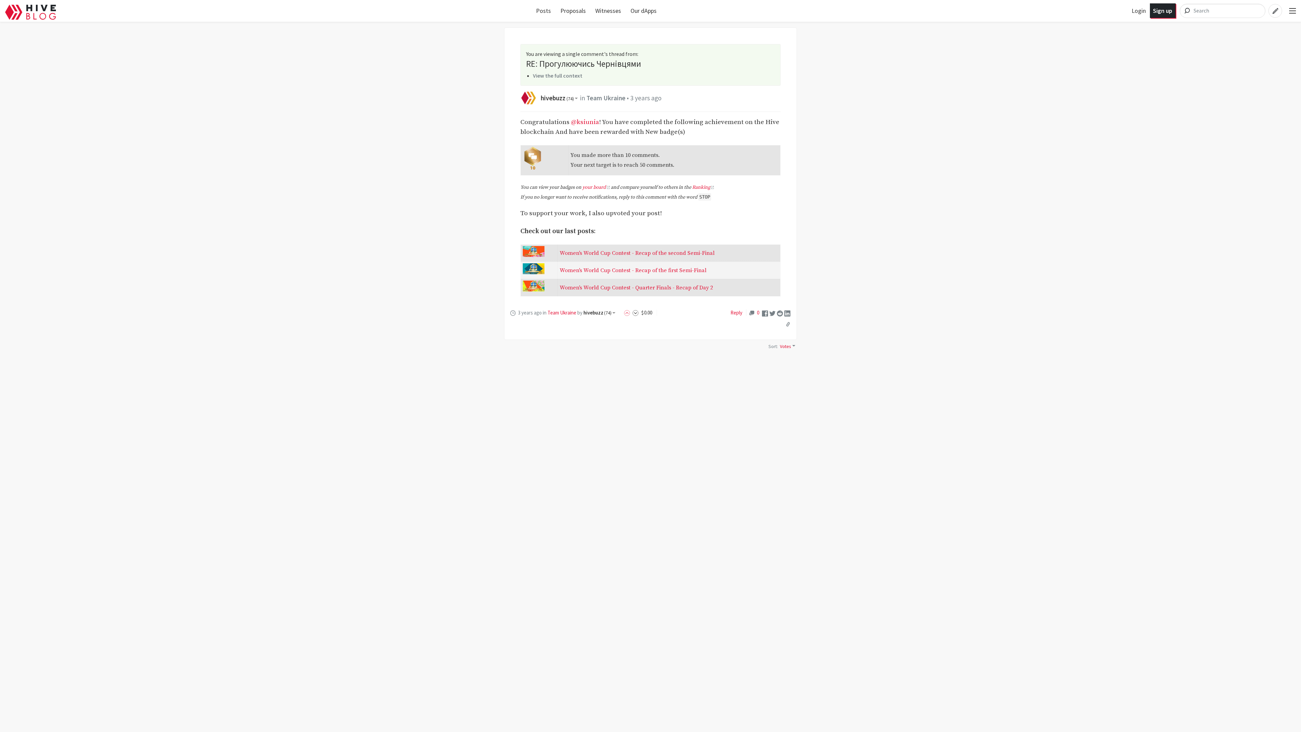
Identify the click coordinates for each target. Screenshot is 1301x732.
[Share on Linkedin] (787, 312)
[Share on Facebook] (765, 312)
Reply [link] (736, 312)
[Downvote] (636, 312)
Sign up (1162, 11)
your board (594, 187)
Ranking (701, 187)
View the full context (557, 75)
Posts (543, 11)
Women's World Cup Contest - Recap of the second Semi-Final (637, 253)
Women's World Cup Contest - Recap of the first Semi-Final (633, 270)
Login (1139, 11)
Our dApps (644, 11)
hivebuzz (557, 98)
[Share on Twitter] (772, 312)
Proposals (573, 11)
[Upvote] (628, 312)
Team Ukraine (605, 98)
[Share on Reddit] (780, 312)
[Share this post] (788, 324)
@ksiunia (585, 122)
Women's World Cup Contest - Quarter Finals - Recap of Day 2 (636, 287)
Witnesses (608, 11)
